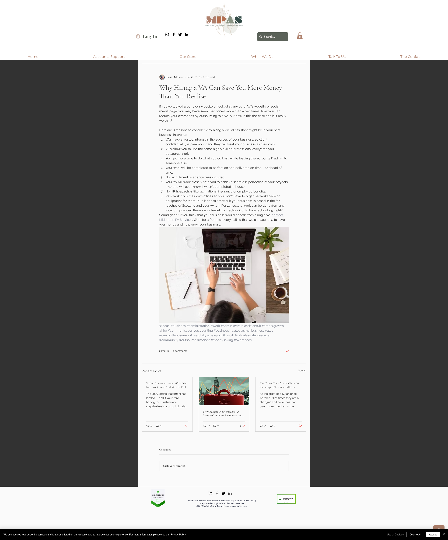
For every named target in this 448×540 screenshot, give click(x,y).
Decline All (415, 534)
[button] (300, 35)
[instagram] (167, 34)
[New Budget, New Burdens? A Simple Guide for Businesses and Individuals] (224, 391)
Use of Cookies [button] (395, 534)
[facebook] (173, 34)
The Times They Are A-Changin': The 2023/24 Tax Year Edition (280, 385)
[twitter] (180, 34)
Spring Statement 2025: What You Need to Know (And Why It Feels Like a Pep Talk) (166, 385)
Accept (433, 534)
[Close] (444, 534)
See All (302, 370)
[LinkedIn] (186, 34)
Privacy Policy (178, 534)
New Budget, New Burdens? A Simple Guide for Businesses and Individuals (222, 413)
